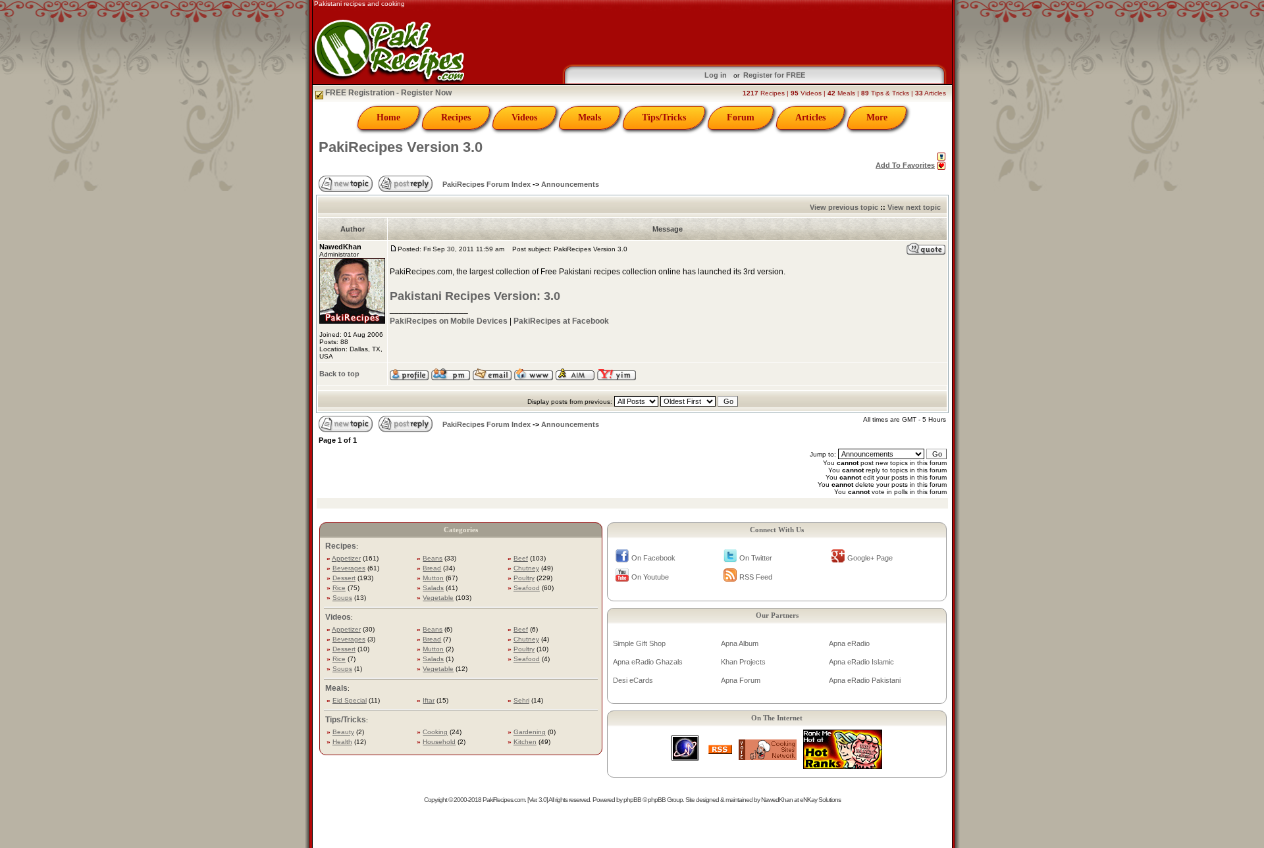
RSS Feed (755, 577)
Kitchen (525, 741)
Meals (589, 117)
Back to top (339, 374)
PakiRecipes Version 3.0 (401, 147)
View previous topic (844, 207)
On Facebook (653, 558)
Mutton (433, 578)
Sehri (521, 700)
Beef (521, 558)
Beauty (343, 732)
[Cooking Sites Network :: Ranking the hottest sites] (768, 756)
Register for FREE (774, 75)
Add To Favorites (905, 165)
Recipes (456, 117)
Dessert (344, 578)
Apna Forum (740, 680)
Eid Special (349, 700)
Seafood (527, 587)
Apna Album (739, 643)
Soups (342, 597)
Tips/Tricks (664, 117)
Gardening (530, 732)
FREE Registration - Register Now (387, 92)
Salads (433, 587)
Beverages (348, 568)
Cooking (435, 732)
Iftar (428, 700)
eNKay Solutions (820, 799)
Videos (524, 117)
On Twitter (755, 558)
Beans (432, 558)
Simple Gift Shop (639, 643)
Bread (432, 568)
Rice (339, 587)
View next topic (914, 207)
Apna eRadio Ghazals (648, 662)
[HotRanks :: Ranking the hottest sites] (842, 765)
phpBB (632, 799)
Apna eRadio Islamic (861, 662)
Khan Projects (743, 662)
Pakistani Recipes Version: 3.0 (475, 296)
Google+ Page (870, 558)
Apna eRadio (849, 643)
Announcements (570, 184)
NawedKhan (777, 799)
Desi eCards (633, 680)
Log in (715, 75)
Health (342, 741)
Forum (740, 117)
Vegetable (438, 597)
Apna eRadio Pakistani (865, 680)
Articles (810, 117)
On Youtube (650, 577)
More (876, 117)
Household (439, 741)
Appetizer (346, 558)
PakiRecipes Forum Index (486, 184)
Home (388, 117)
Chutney (526, 568)
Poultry (524, 578)
